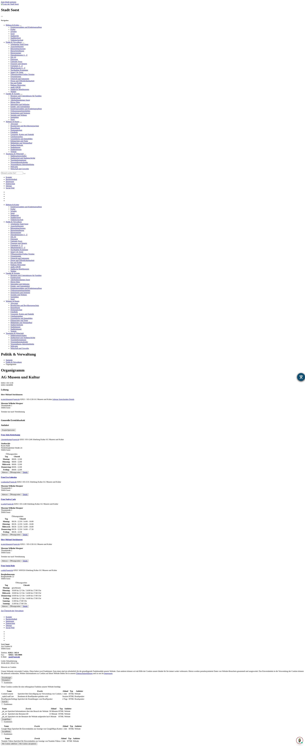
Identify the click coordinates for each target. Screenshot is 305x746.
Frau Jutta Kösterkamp (10, 435)
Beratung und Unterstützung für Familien (25, 96)
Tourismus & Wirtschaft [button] (15, 333)
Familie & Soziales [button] (13, 273)
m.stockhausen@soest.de (10, 399)
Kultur (12, 29)
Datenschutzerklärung (84, 673)
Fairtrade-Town (16, 62)
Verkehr (13, 152)
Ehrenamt (14, 59)
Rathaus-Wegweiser (17, 85)
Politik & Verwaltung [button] (14, 222)
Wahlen (13, 92)
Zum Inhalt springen (8, 2)
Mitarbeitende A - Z (17, 68)
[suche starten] (24, 173)
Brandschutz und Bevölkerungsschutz (24, 126)
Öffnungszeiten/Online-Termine (22, 74)
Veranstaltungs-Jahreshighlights (22, 164)
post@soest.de (14, 657)
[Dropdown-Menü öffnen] (20, 25)
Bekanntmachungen (17, 49)
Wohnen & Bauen (12, 122)
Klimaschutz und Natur (19, 141)
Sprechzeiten (64, 399)
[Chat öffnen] (299, 740)
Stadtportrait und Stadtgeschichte (22, 158)
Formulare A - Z (16, 66)
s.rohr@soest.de (7, 570)
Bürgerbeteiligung (17, 51)
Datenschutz (10, 623)
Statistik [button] (5, 702)
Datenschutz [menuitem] (10, 184)
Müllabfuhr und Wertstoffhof (21, 143)
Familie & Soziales (13, 94)
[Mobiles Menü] (2, 16)
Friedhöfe (14, 132)
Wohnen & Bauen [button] (12, 301)
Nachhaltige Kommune (19, 70)
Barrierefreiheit (11, 619)
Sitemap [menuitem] (9, 186)
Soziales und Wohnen (18, 115)
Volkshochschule (16, 40)
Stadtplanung (15, 147)
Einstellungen (6, 678)
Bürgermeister (15, 53)
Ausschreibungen (17, 47)
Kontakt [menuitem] (9, 177)
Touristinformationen (18, 160)
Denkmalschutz (16, 130)
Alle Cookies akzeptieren (27, 744)
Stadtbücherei (15, 38)
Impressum (10, 621)
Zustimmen (7, 683)
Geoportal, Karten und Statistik (22, 134)
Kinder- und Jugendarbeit (20, 107)
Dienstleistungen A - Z (18, 55)
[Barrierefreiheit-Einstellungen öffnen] (301, 377)
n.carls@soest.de (7, 504)
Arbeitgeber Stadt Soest (19, 44)
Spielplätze (14, 117)
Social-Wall (10, 628)
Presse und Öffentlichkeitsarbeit (22, 81)
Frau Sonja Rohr (8, 566)
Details (71, 399)
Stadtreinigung (15, 149)
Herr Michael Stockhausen (12, 540)
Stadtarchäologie (16, 145)
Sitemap (9, 625)
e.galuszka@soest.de (9, 482)
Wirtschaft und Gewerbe (19, 169)
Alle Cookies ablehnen (9, 744)
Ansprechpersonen (8, 430)
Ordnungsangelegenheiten (20, 111)
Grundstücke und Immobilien (21, 139)
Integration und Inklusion (19, 104)
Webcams (14, 167)
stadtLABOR (15, 87)
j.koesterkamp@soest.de (10, 439)
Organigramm (15, 77)
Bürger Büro (15, 102)
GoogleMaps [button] (6, 719)
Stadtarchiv (14, 36)
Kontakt (9, 617)
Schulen (13, 32)
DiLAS (13, 57)
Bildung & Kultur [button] (12, 205)
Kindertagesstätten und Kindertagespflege (26, 27)
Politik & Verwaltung (14, 42)
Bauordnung (15, 128)
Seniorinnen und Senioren (20, 113)
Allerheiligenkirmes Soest (20, 100)
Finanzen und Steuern (18, 64)
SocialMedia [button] (6, 731)
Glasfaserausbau (16, 137)
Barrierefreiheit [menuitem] (11, 179)
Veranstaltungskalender (19, 162)
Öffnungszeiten (15, 472)
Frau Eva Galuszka (9, 477)
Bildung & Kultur (12, 25)
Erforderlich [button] (6, 680)
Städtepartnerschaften (18, 156)
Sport (12, 34)
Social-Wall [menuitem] (10, 188)
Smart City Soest (16, 72)
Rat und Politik (16, 83)
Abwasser (14, 124)
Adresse (55, 399)
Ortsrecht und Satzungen (19, 79)
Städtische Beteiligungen (19, 89)
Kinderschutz (15, 98)
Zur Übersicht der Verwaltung (12, 611)
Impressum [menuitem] (10, 182)
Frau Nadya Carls (8, 499)
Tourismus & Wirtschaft (15, 154)
